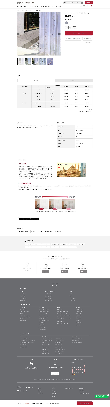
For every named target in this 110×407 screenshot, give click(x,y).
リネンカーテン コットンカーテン (26, 315)
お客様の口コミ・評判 (68, 387)
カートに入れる (85, 403)
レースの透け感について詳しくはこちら (28, 218)
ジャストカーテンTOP (20, 10)
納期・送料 (53, 396)
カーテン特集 (33, 6)
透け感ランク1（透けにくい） (77, 338)
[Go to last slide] (83, 362)
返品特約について (88, 42)
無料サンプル (54, 393)
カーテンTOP (59, 6)
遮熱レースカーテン (45, 346)
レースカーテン (37, 244)
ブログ (53, 6)
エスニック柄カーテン (61, 321)
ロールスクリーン (54, 244)
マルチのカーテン (42, 324)
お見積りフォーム (54, 394)
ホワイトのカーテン (42, 327)
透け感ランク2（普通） (76, 340)
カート (91, 6)
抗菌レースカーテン (45, 349)
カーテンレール (72, 300)
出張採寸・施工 (81, 388)
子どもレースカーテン (24, 346)
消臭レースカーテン (58, 344)
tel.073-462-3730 (27, 268)
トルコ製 (70, 28)
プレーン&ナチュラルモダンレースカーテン (27, 340)
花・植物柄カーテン (60, 316)
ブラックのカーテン (42, 329)
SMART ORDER (81, 390)
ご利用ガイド (54, 388)
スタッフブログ (81, 391)
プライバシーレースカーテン (47, 338)
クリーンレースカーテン (59, 340)
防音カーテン (78, 324)
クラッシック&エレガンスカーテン (26, 316)
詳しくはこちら (55, 373)
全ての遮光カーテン (79, 309)
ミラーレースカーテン (46, 347)
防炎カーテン (78, 320)
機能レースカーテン (23, 347)
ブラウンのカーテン (42, 322)
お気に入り (39, 391)
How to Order (54, 390)
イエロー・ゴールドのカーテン (44, 311)
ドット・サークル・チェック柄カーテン (64, 315)
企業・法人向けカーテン (69, 388)
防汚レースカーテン (58, 347)
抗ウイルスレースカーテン (59, 353)
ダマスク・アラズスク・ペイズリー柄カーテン (64, 319)
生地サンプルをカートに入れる (74, 38)
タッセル (71, 293)
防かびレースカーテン (46, 344)
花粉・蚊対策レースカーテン (47, 340)
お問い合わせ (88, 2)
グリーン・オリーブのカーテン (44, 313)
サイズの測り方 (54, 391)
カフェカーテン (23, 296)
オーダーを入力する (78, 33)
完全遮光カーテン (79, 316)
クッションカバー (73, 298)
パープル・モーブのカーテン (44, 316)
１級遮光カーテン (79, 311)
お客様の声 (47, 6)
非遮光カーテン (78, 318)
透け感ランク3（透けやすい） (77, 342)
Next (59, 34)
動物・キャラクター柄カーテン (62, 323)
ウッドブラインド (72, 244)
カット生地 (71, 296)
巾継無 (74, 27)
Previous (18, 34)
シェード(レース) (48, 231)
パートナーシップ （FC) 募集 (84, 393)
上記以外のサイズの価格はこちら (85, 111)
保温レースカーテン (45, 351)
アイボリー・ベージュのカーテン (44, 320)
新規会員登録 (40, 387)
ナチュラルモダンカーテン (24, 311)
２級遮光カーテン (79, 313)
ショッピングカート (41, 393)
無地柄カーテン (60, 309)
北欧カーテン (22, 313)
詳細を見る (63, 140)
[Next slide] (84, 362)
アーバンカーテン (23, 318)
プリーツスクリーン (63, 244)
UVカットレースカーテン (59, 351)
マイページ (39, 390)
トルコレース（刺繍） (23, 231)
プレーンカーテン (23, 309)
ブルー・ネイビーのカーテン (44, 315)
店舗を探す (26, 6)
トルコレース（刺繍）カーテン (25, 338)
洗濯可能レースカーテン (46, 342)
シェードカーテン (23, 298)
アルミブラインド (81, 244)
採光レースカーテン (58, 346)
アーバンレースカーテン (24, 344)
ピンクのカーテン (42, 318)
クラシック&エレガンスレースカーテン (27, 342)
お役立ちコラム (40, 6)
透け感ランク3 (58, 231)
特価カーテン (22, 300)
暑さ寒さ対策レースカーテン (60, 338)
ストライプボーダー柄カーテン (62, 313)
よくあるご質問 (54, 387)
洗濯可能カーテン (79, 322)
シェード (26, 10)
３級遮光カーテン (79, 315)
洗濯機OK (66, 28)
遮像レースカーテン (45, 353)
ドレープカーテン (28, 244)
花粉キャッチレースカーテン (60, 349)
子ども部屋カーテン (23, 320)
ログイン (39, 388)
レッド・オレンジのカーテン (44, 309)
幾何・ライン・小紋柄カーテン (62, 311)
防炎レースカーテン (58, 342)
